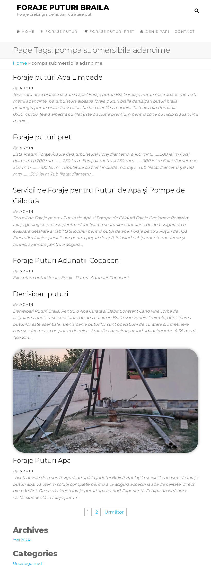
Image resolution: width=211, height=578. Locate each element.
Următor (114, 512)
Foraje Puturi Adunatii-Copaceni (67, 260)
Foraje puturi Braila (63, 7)
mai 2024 (21, 540)
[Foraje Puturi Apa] (105, 400)
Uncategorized (27, 563)
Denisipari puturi (40, 294)
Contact (184, 31)
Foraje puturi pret (42, 137)
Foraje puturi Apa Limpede (57, 77)
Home (20, 63)
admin (26, 88)
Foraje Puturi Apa (42, 460)
